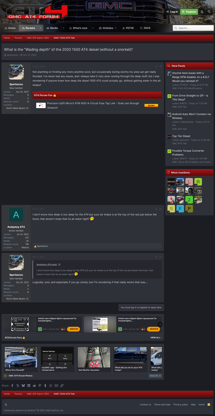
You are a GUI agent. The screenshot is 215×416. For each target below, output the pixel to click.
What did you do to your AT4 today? (128, 368)
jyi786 (45, 329)
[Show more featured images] (159, 356)
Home (12, 28)
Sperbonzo (12, 55)
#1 (161, 66)
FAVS (147, 28)
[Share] (156, 66)
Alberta (25, 247)
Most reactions (180, 172)
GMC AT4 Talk (179, 106)
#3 (160, 257)
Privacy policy (180, 404)
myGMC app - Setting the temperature (54, 368)
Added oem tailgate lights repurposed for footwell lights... (57, 319)
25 (27, 241)
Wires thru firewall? (14, 370)
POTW (130, 28)
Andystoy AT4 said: (47, 264)
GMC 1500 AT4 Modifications (187, 88)
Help (193, 404)
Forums (30, 28)
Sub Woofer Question (88, 370)
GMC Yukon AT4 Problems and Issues (191, 162)
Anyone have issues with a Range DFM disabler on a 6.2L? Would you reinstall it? (190, 76)
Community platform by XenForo (34, 410)
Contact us (145, 404)
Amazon (74, 329)
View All (155, 337)
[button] (201, 11)
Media (54, 28)
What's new (80, 28)
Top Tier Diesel (181, 136)
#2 (160, 209)
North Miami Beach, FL (17, 108)
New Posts (178, 65)
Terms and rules (162, 404)
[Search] (209, 11)
